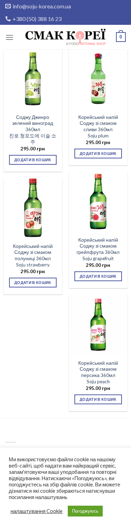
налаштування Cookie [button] (36, 511)
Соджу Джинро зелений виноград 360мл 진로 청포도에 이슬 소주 (32, 129)
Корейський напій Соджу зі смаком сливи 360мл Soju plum (98, 126)
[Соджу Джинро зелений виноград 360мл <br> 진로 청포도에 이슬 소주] (32, 78)
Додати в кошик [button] (32, 159)
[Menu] (9, 37)
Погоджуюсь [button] (85, 511)
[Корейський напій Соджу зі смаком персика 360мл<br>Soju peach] (98, 324)
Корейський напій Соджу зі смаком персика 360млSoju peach (98, 372)
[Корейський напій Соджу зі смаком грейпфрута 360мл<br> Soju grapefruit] (98, 201)
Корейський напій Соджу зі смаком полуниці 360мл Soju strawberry (33, 255)
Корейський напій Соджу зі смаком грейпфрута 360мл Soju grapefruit (98, 249)
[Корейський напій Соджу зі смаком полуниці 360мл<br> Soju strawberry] (32, 207)
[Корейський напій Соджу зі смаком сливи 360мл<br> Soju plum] (98, 78)
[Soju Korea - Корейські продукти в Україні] (65, 37)
